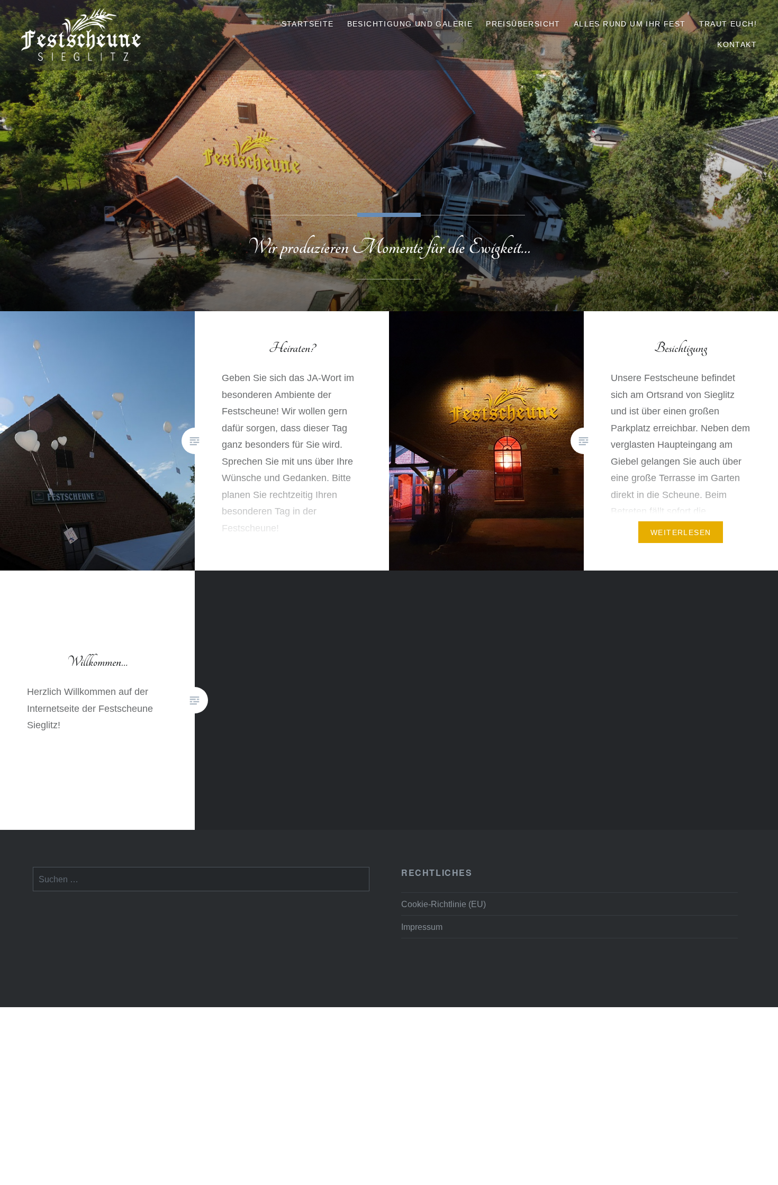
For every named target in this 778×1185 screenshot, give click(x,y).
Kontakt (737, 44)
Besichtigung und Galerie (410, 24)
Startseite (308, 24)
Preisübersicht (523, 24)
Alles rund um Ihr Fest (630, 24)
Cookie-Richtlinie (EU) (443, 904)
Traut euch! (728, 24)
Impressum (421, 926)
